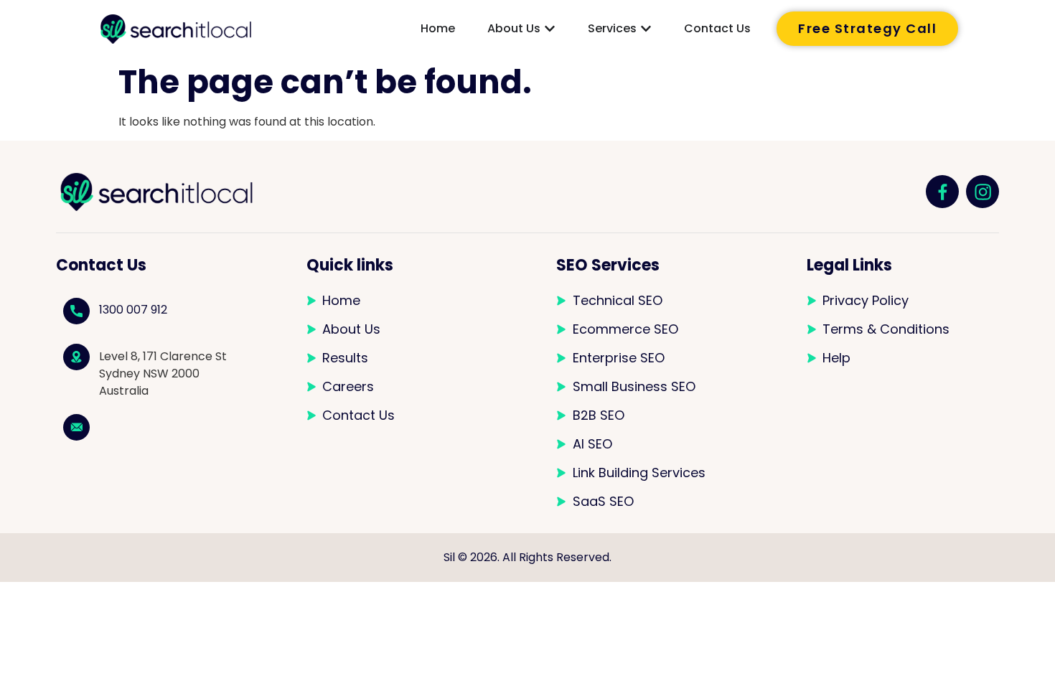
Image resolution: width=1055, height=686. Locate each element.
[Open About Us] (549, 28)
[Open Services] (646, 28)
